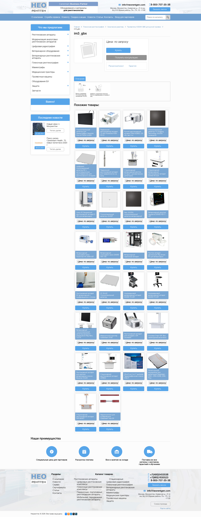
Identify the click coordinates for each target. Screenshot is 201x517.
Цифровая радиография (43, 46)
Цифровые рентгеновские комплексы (89, 483)
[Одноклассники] (68, 514)
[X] (74, 514)
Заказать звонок (160, 9)
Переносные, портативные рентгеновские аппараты (89, 493)
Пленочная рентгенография (45, 63)
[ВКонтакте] (66, 514)
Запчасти (36, 91)
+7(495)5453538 (158, 474)
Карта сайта (165, 508)
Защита (35, 86)
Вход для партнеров (124, 17)
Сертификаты (59, 487)
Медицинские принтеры (43, 72)
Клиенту (65, 17)
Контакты (108, 17)
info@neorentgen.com (133, 4)
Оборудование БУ (40, 81)
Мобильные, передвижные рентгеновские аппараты (89, 498)
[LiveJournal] (76, 514)
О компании (37, 17)
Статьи (99, 17)
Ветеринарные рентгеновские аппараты (46, 57)
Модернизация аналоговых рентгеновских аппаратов (45, 40)
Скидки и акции (78, 17)
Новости (91, 17)
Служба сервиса (52, 17)
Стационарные (116, 479)
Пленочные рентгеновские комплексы (89, 488)
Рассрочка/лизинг (116, 66)
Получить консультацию (126, 57)
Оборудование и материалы (73, 7)
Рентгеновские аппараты (43, 35)
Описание (79, 79)
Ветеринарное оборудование (45, 51)
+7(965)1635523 (158, 477)
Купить (118, 50)
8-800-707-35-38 (160, 4)
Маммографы (38, 67)
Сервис (56, 485)
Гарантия (132, 66)
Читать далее (55, 131)
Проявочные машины (42, 77)
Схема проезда (160, 504)
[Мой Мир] (71, 514)
